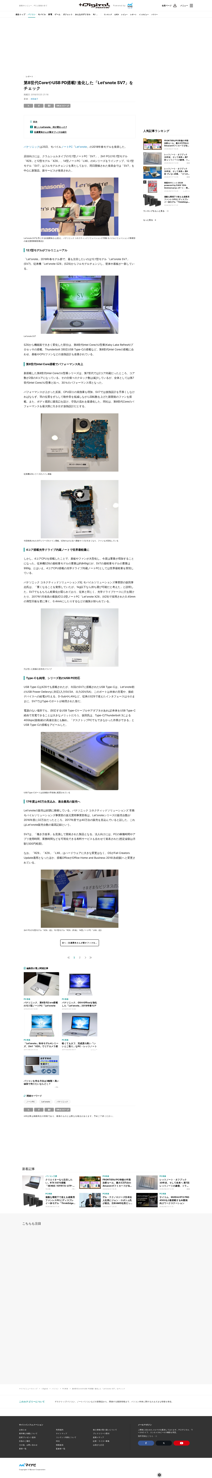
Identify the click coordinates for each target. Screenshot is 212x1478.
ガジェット (68, 14)
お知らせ (23, 1430)
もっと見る (148, 220)
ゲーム (57, 14)
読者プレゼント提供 (27, 1437)
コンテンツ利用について (66, 1437)
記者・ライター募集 (101, 1441)
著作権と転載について (28, 1433)
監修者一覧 (60, 1449)
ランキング (108, 14)
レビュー (124, 14)
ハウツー (154, 14)
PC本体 (65, 1389)
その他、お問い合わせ (28, 1445)
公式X (116, 14)
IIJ (94, 14)
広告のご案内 (24, 1441)
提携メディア (98, 1437)
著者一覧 (23, 1449)
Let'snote (81, 146)
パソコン (32, 14)
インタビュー (144, 14)
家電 (50, 14)
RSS (58, 1441)
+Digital (44, 1389)
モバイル (42, 14)
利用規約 (59, 1430)
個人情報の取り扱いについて (105, 1430)
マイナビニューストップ (28, 1389)
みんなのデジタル (83, 14)
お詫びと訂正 (98, 1445)
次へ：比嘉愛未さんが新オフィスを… (79, 943)
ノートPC (67, 146)
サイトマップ (61, 1433)
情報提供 (59, 1445)
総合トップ (20, 14)
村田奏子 (34, 99)
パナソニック (32, 146)
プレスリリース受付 (101, 1433)
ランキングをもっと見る (154, 211)
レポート (133, 14)
